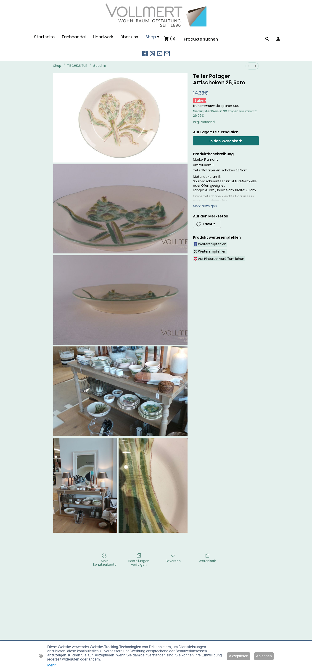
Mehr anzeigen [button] (205, 206)
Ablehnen (264, 656)
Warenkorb (207, 561)
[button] (267, 39)
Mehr (51, 665)
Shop (57, 65)
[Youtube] (159, 53)
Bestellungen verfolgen (138, 563)
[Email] (167, 53)
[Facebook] (145, 53)
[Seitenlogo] (156, 15)
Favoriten (173, 561)
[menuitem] (249, 66)
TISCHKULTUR (77, 65)
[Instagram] (152, 53)
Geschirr (99, 65)
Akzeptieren (238, 656)
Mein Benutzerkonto (104, 563)
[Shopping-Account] (278, 38)
